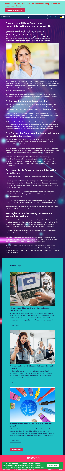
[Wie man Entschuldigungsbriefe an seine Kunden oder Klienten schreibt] (32, 289)
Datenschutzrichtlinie (39, 467)
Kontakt (53, 17)
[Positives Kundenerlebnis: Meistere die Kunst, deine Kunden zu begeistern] (32, 347)
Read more (15, 325)
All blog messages (16, 449)
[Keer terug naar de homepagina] (5, 17)
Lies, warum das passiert (14, 10)
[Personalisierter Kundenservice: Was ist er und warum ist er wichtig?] (32, 404)
